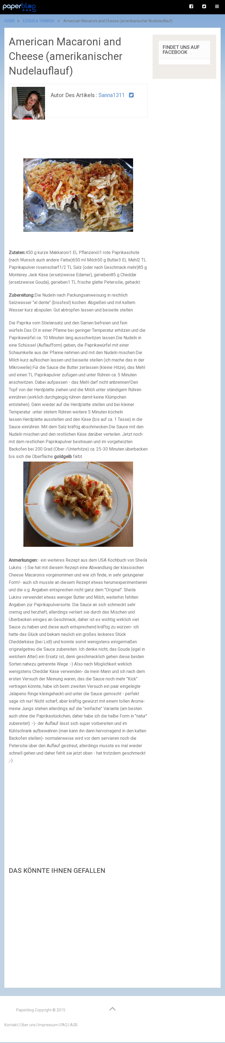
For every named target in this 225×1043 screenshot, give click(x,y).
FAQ (64, 1025)
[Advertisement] (78, 929)
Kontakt (11, 1025)
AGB (74, 1025)
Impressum (48, 1025)
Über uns (28, 1025)
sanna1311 (112, 95)
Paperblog (25, 1010)
